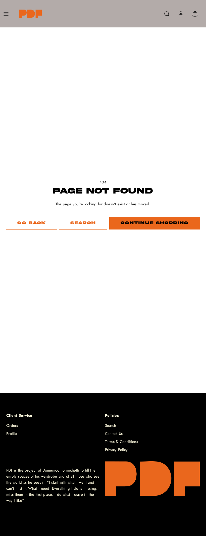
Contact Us (114, 433)
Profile (11, 433)
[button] (6, 14)
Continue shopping (154, 223)
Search (110, 425)
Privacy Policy (116, 449)
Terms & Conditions (121, 441)
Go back (31, 223)
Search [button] (83, 223)
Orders (12, 425)
